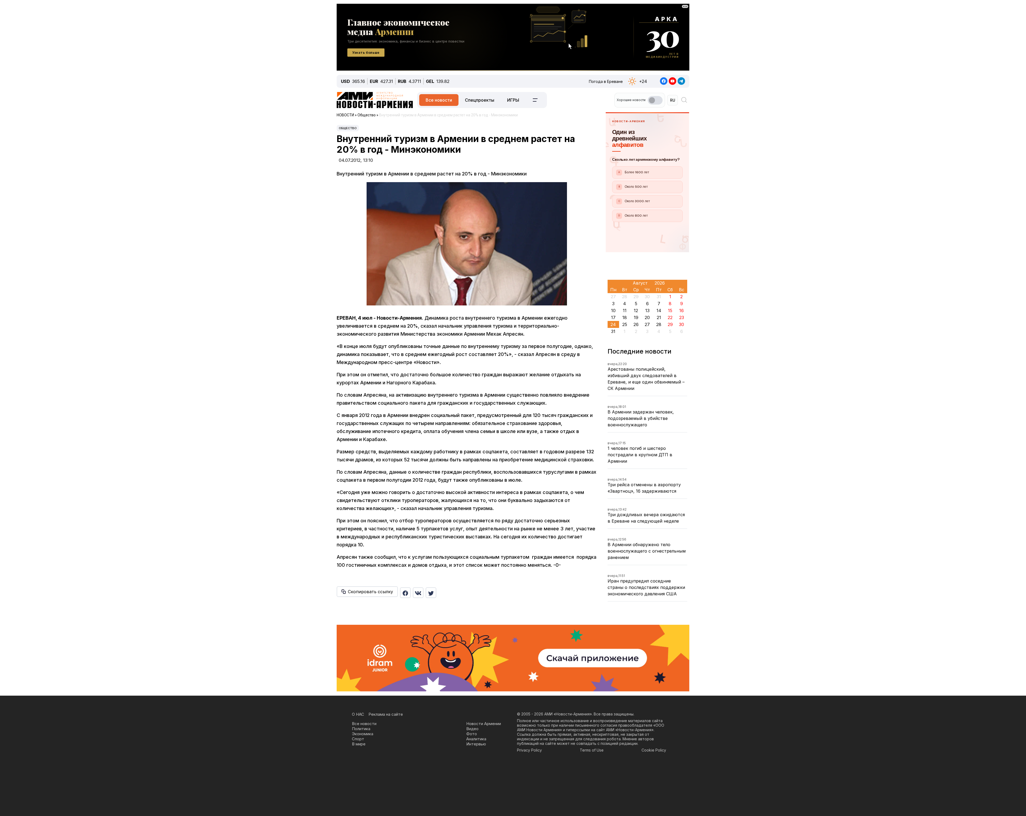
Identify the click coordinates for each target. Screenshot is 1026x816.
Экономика (362, 733)
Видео (472, 728)
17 (613, 317)
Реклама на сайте (385, 714)
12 (636, 310)
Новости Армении (483, 723)
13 (647, 310)
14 (658, 310)
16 (681, 310)
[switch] (655, 100)
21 (659, 317)
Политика (361, 728)
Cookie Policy (654, 750)
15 (670, 310)
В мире (359, 743)
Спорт (358, 738)
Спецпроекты (479, 100)
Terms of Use (592, 750)
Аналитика (476, 738)
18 (624, 317)
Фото (471, 733)
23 (681, 317)
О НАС (358, 714)
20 (647, 317)
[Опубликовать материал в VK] (418, 592)
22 (670, 317)
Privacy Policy (529, 750)
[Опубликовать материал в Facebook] (405, 592)
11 (625, 310)
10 (613, 310)
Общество (348, 128)
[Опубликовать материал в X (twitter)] (431, 592)
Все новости (439, 100)
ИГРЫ (513, 100)
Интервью (476, 743)
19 (636, 317)
